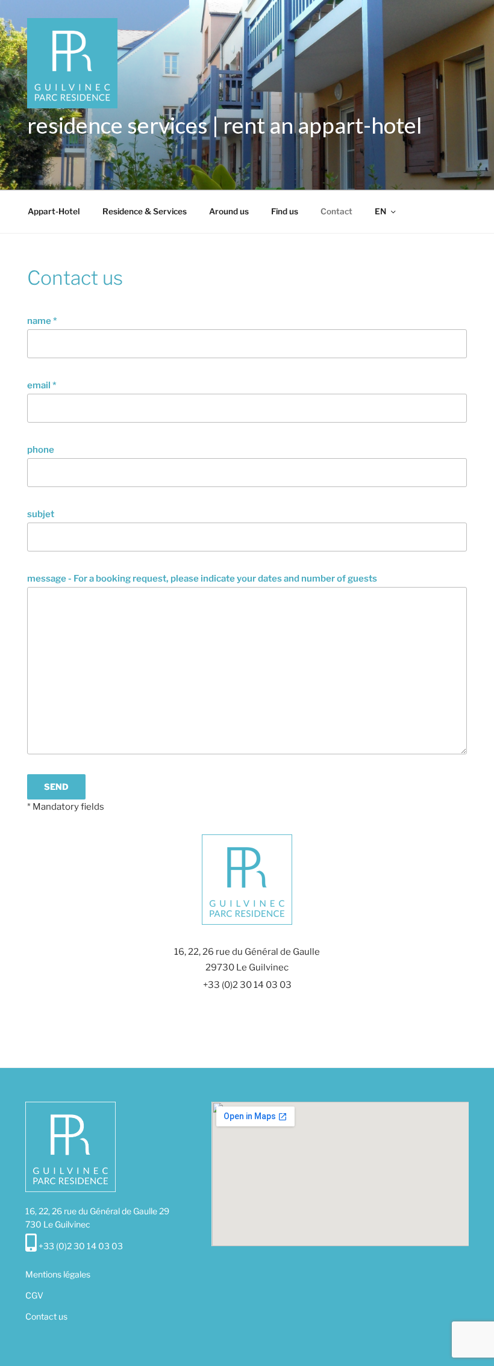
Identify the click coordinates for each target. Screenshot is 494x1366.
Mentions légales (57, 1274)
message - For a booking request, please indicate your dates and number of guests (202, 578)
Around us (229, 211)
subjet (40, 514)
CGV (34, 1295)
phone (40, 449)
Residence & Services (144, 211)
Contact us (46, 1316)
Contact (336, 211)
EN (380, 211)
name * (42, 320)
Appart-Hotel (54, 211)
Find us (284, 211)
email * (42, 385)
